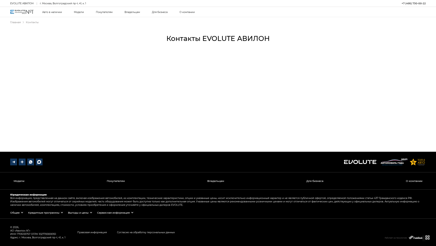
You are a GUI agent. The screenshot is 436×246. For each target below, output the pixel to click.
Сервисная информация (113, 212)
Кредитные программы (43, 212)
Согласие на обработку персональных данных (146, 232)
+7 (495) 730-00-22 (414, 3)
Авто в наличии (52, 12)
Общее (15, 212)
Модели (79, 12)
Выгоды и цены (78, 212)
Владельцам (132, 12)
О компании (187, 12)
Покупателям (104, 12)
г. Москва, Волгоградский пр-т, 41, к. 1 (63, 3)
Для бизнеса (160, 12)
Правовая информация (92, 232)
